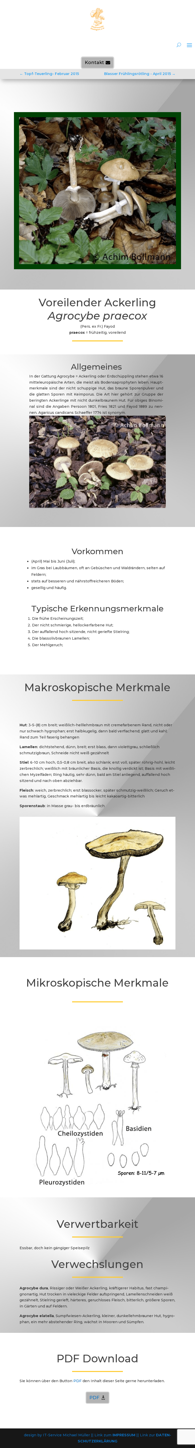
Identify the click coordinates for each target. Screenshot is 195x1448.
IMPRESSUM (123, 1435)
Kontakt (94, 62)
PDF (94, 1397)
